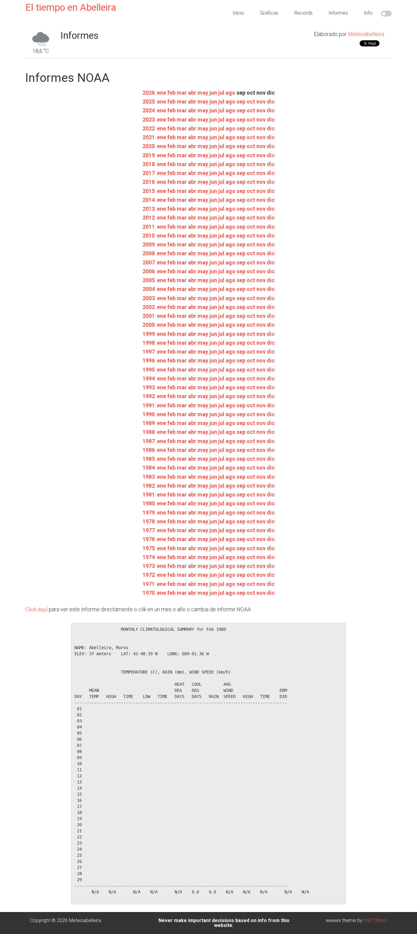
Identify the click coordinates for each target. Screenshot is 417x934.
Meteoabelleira (366, 34)
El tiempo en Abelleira (70, 7)
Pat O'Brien (375, 920)
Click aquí (36, 609)
